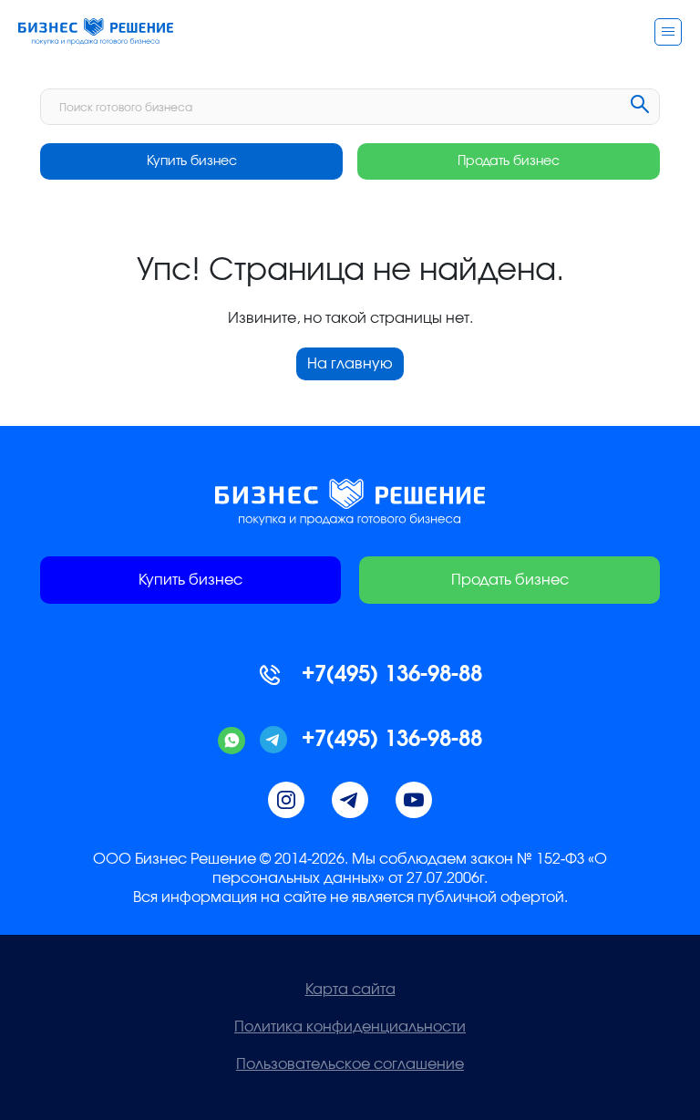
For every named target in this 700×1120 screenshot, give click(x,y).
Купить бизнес (192, 161)
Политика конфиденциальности (350, 1027)
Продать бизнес (509, 161)
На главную (350, 364)
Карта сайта (350, 989)
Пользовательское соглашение (350, 1064)
